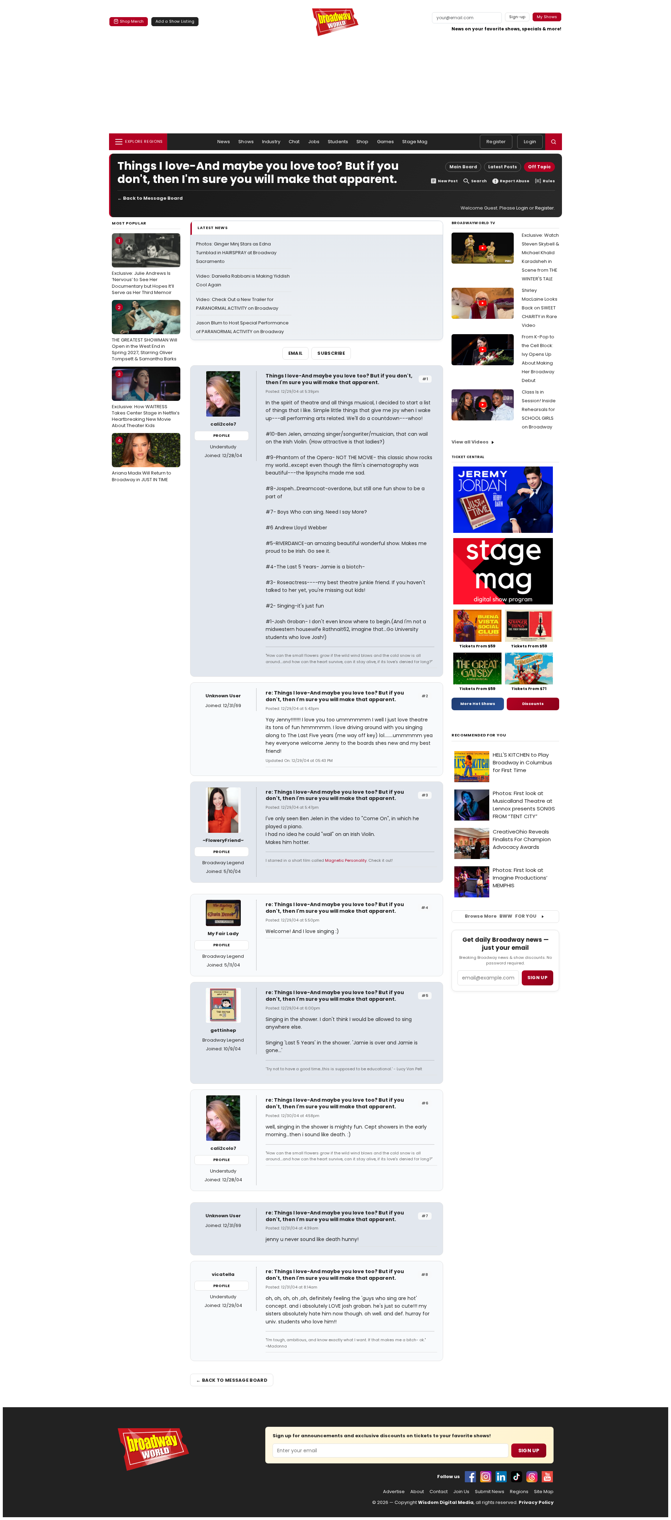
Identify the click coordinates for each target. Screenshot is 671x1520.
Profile (221, 435)
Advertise (394, 1492)
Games (385, 141)
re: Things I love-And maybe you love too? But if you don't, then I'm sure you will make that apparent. (335, 696)
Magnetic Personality (346, 860)
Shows (246, 141)
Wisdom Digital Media (446, 1502)
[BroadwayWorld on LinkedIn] (501, 1476)
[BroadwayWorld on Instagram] (485, 1476)
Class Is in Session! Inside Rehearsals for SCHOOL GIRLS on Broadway (539, 409)
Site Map (544, 1492)
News (223, 141)
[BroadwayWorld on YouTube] (547, 1476)
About (417, 1492)
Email (295, 353)
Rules (549, 181)
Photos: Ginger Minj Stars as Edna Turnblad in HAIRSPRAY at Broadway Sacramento (236, 253)
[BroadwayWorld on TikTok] (516, 1476)
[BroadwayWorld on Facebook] (470, 1476)
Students (338, 141)
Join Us (461, 1492)
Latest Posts (502, 167)
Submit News (489, 1492)
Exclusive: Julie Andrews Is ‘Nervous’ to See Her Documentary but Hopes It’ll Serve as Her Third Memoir (143, 266)
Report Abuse (514, 181)
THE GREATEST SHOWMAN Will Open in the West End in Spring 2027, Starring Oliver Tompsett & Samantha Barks (144, 333)
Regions (519, 1492)
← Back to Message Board (150, 198)
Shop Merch (132, 21)
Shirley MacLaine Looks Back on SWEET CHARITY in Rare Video (539, 308)
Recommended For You (479, 735)
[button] (553, 141)
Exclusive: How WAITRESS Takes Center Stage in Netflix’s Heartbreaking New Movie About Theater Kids (146, 400)
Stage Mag (414, 141)
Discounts (533, 703)
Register (496, 141)
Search (479, 181)
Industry (271, 141)
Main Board (463, 167)
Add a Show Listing (175, 21)
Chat (294, 141)
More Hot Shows (477, 703)
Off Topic (539, 167)
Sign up (537, 977)
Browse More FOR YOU (500, 916)
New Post (448, 181)
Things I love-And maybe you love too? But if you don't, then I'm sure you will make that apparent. (339, 379)
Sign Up (528, 1450)
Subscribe (331, 353)
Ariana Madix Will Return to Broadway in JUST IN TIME (141, 460)
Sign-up (517, 17)
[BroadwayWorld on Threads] (532, 1476)
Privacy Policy (536, 1502)
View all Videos (470, 442)
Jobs (314, 141)
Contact (439, 1492)
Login (530, 141)
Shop (362, 141)
